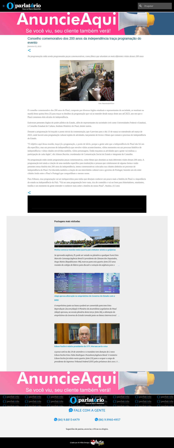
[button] (29, 50)
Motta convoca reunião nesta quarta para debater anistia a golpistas (85, 250)
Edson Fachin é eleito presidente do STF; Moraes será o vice (81, 346)
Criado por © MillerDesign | (80, 442)
